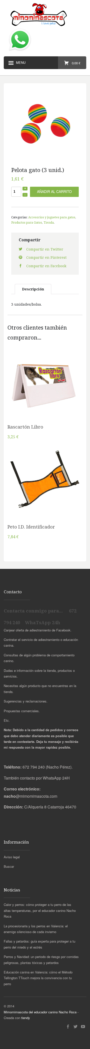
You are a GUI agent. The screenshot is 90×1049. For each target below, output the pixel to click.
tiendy (25, 1017)
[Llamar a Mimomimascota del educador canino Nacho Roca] (20, 51)
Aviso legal (12, 857)
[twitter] (76, 1027)
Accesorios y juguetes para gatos (51, 217)
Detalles (45, 399)
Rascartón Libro (25, 427)
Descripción (33, 289)
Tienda (49, 222)
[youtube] (83, 1027)
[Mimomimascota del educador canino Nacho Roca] (45, 14)
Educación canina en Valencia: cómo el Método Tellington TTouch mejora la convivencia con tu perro (38, 978)
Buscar (9, 866)
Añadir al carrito (54, 191)
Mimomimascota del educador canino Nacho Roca (40, 1012)
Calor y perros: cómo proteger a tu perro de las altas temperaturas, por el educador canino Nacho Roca (40, 910)
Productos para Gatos (26, 222)
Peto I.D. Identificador (31, 527)
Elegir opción (45, 486)
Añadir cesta (45, 386)
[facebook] (68, 1027)
